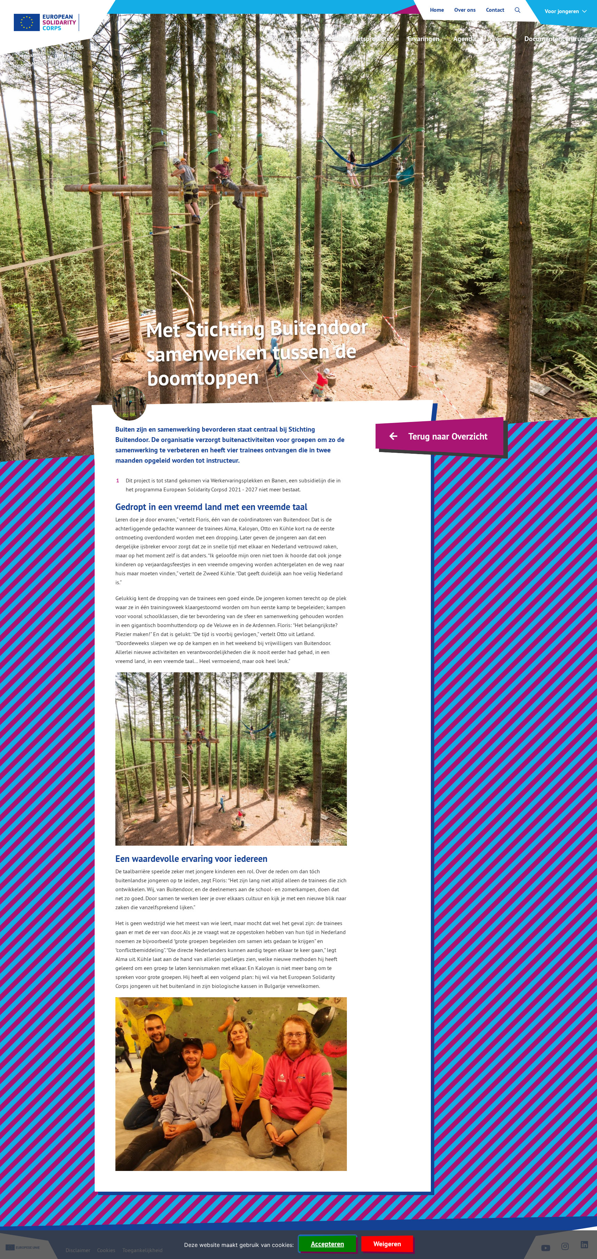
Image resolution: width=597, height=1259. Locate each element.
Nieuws (500, 38)
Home (437, 10)
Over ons (465, 10)
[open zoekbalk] (517, 10)
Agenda (464, 38)
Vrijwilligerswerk (292, 38)
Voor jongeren (562, 11)
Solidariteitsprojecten (362, 38)
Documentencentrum (555, 38)
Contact (495, 10)
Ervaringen (423, 38)
